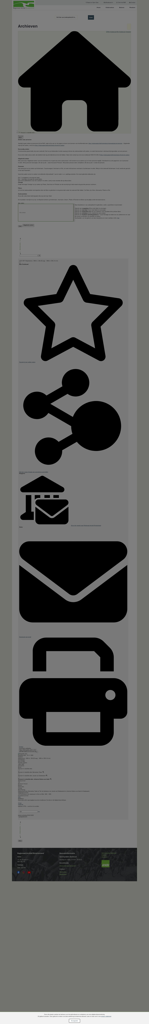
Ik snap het (74, 1021)
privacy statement (106, 1016)
